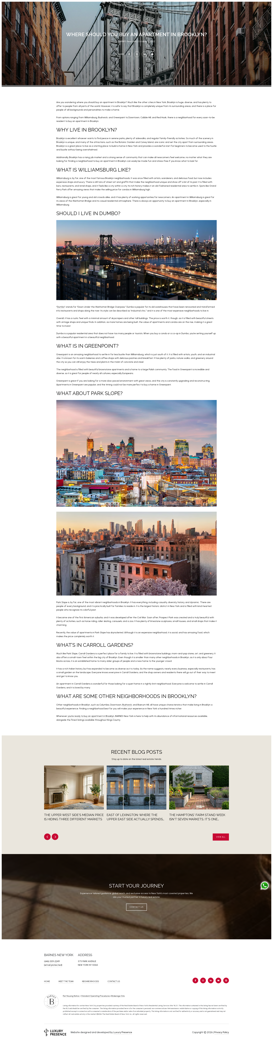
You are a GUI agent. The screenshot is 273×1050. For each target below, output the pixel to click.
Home (47, 981)
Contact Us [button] (136, 907)
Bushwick (127, 704)
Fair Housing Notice (71, 996)
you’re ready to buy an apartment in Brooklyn (91, 716)
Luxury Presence (122, 1032)
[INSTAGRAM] (203, 980)
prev (47, 836)
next (55, 836)
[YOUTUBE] (218, 980)
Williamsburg (62, 178)
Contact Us (113, 981)
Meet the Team (66, 981)
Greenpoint (62, 354)
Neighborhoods (90, 981)
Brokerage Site (118, 996)
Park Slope (61, 602)
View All (221, 837)
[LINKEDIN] (211, 980)
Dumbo (60, 306)
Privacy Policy (221, 1032)
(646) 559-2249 (52, 961)
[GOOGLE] (226, 980)
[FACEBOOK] (195, 980)
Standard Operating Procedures (95, 996)
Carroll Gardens (86, 653)
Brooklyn (60, 138)
